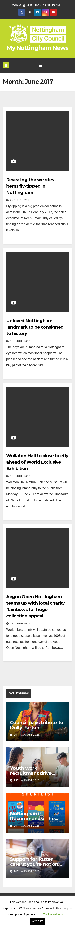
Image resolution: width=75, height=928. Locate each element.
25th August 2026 (27, 780)
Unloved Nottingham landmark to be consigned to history (35, 327)
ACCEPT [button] (37, 921)
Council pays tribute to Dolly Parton (36, 725)
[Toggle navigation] (40, 65)
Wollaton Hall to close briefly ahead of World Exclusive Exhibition (37, 462)
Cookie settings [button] (53, 914)
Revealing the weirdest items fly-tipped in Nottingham (31, 186)
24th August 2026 (27, 871)
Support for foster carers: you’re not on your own (34, 864)
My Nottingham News (37, 48)
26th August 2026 (27, 734)
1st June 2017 (20, 341)
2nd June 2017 (20, 200)
